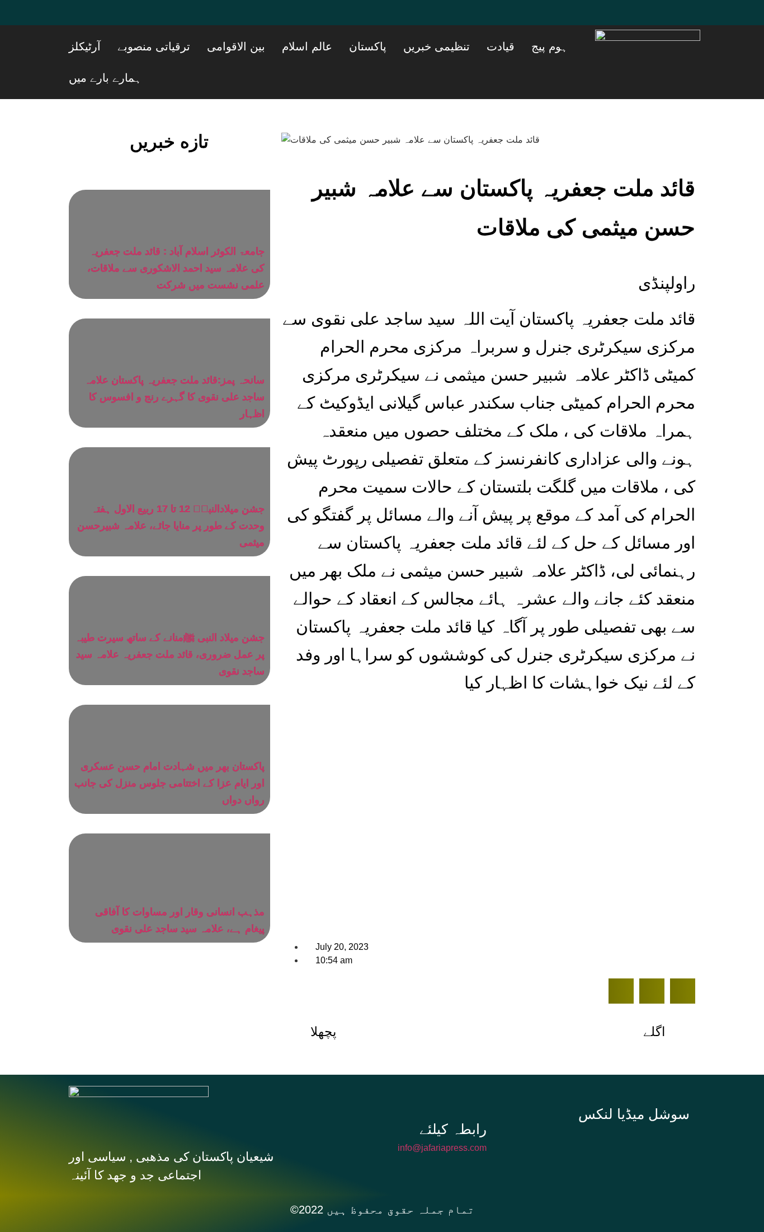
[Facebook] (83, 20)
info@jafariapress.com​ (442, 1116)
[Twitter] (116, 20)
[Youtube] (150, 20)
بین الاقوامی (325, 46)
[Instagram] (638, 1115)
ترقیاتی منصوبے (256, 46)
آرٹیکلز (202, 46)
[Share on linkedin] (682, 959)
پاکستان (428, 46)
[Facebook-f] (563, 1115)
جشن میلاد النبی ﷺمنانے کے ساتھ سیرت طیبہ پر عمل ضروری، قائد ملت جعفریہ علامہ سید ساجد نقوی (170, 623)
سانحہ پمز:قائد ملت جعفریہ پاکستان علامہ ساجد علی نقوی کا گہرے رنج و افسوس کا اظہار (174, 365)
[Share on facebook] (621, 959)
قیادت (534, 46)
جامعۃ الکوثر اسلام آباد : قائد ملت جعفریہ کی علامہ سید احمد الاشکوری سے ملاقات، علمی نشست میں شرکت (176, 236)
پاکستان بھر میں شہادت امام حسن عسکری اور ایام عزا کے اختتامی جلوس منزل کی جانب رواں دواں (169, 751)
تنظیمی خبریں (483, 46)
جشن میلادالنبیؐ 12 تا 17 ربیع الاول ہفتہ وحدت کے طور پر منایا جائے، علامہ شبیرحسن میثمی (171, 494)
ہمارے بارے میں (146, 46)
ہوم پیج (568, 46)
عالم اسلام (382, 46)
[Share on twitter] (651, 959)
